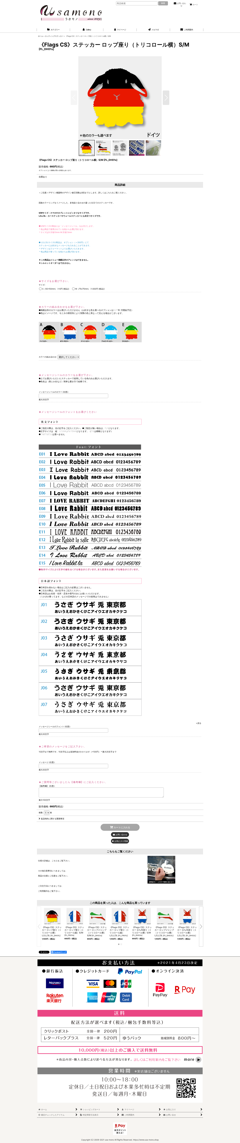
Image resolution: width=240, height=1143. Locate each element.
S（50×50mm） (55, 289)
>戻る (198, 723)
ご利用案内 (43, 891)
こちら (55, 860)
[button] (166, 98)
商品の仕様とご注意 (47, 876)
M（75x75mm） (90, 289)
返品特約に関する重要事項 (52, 818)
